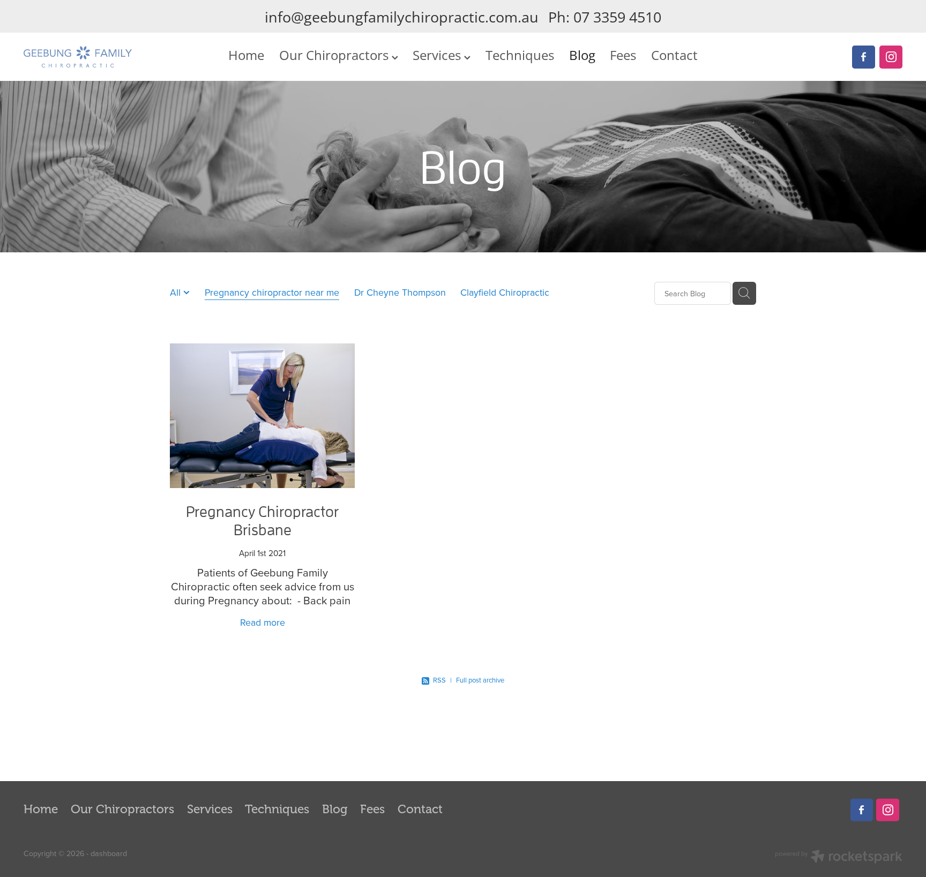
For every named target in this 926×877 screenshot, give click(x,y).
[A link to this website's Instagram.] (890, 57)
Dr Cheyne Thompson (400, 292)
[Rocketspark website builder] (838, 857)
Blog (582, 55)
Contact (674, 55)
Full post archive (480, 680)
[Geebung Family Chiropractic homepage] (111, 57)
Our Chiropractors (335, 55)
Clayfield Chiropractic (504, 292)
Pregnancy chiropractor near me (272, 292)
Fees (623, 55)
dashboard (109, 853)
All (176, 292)
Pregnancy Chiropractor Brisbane (262, 520)
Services (438, 55)
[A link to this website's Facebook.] (863, 57)
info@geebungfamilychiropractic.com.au (402, 16)
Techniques (520, 55)
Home (246, 55)
